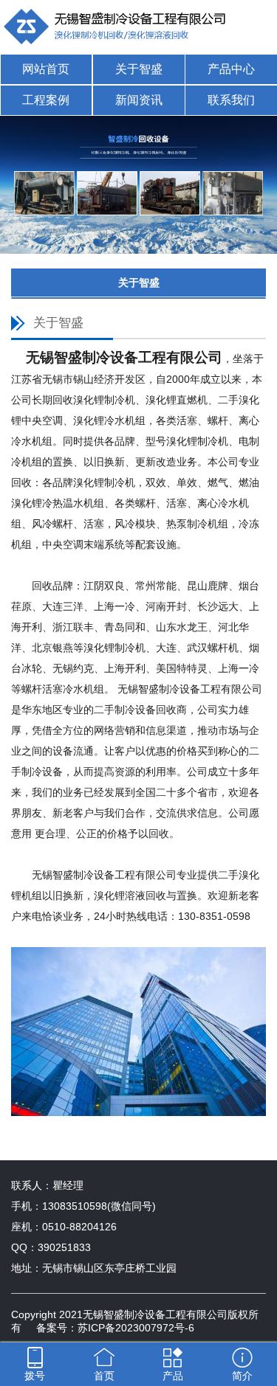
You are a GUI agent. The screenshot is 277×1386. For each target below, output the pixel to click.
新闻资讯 (139, 100)
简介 (242, 1376)
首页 (104, 1376)
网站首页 (45, 69)
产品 (173, 1376)
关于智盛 (139, 69)
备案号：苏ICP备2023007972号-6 (115, 1328)
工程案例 (45, 100)
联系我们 (231, 100)
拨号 (34, 1376)
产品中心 (231, 69)
